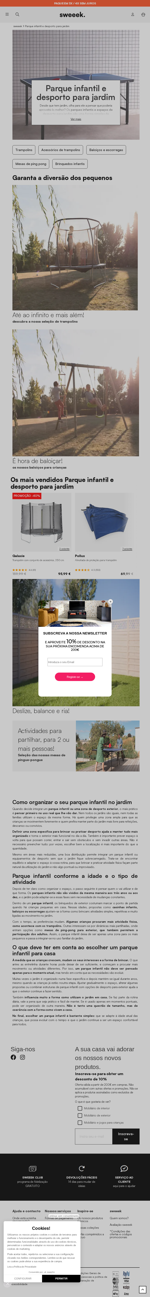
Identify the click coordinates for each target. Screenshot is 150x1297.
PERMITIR (61, 1278)
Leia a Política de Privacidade (21, 1267)
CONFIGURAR (22, 1278)
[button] (7, 1283)
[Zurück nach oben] (142, 1289)
